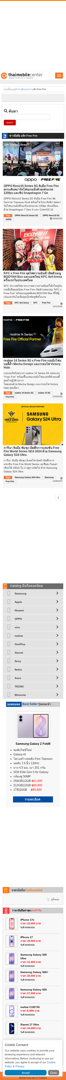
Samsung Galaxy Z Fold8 (33, 743)
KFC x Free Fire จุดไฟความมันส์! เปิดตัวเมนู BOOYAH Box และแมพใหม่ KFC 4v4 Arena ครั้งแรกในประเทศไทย (33, 277)
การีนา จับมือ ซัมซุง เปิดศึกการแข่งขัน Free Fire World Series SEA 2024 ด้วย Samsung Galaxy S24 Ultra (33, 451)
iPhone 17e (27, 919)
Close (53, 1072)
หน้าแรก (25, 89)
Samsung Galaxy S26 (33, 989)
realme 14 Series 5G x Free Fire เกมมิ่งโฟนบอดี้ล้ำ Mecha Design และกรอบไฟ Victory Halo (32, 364)
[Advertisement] (33, 36)
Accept (26, 1072)
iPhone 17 (26, 937)
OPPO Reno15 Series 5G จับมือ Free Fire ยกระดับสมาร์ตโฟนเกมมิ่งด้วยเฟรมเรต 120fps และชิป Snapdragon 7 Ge (31, 189)
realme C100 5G (30, 1007)
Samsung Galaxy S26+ (34, 972)
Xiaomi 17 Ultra (29, 1024)
